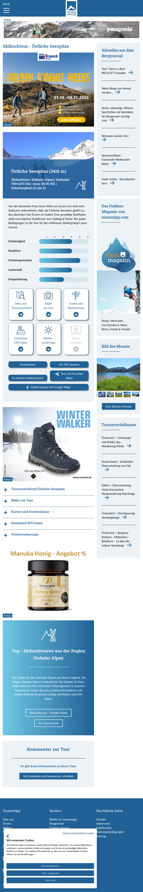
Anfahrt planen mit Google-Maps (50, 387)
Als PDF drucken (69, 364)
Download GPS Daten (20, 340)
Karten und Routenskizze (76, 306)
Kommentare (27, 364)
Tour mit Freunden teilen (71, 376)
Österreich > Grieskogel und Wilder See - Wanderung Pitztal (116, 442)
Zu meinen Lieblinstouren (27, 378)
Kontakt (101, 819)
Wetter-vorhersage (48, 340)
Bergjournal (57, 823)
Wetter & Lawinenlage (63, 819)
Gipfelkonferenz (59, 827)
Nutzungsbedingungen (110, 831)
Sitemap (101, 836)
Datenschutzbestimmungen (78, 833)
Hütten (7, 827)
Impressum (103, 823)
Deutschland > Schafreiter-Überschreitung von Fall (118, 464)
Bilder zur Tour (48, 306)
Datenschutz (104, 827)
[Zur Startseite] (71, 8)
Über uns (8, 819)
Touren (7, 823)
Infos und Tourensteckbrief (21, 306)
